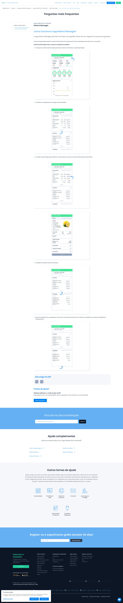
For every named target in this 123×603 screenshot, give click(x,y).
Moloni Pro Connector (58, 560)
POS (74, 2)
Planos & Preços (67, 2)
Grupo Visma (85, 596)
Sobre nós (39, 565)
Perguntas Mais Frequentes (24, 8)
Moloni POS (73, 561)
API (53, 558)
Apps (78, 2)
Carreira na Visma (105, 596)
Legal (38, 574)
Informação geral (36, 448)
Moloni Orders (69, 448)
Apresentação (40, 556)
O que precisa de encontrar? (42, 421)
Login (118, 2)
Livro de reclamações (42, 570)
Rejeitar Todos (34, 599)
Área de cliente (41, 563)
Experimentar (76, 540)
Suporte (96, 2)
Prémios (39, 567)
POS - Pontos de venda (43, 560)
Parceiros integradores (58, 568)
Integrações (84, 2)
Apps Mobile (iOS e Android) (40, 8)
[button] (119, 600)
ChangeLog (55, 561)
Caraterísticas (58, 2)
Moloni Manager (53, 8)
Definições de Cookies (8, 599)
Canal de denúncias (42, 572)
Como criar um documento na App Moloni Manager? (22, 28)
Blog (83, 560)
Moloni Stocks (35, 456)
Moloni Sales (34, 452)
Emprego (39, 569)
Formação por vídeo (87, 558)
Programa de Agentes (58, 570)
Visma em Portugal (95, 596)
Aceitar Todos (44, 599)
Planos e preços (41, 561)
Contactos (102, 2)
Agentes (90, 2)
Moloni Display (69, 452)
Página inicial (5, 8)
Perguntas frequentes (87, 556)
